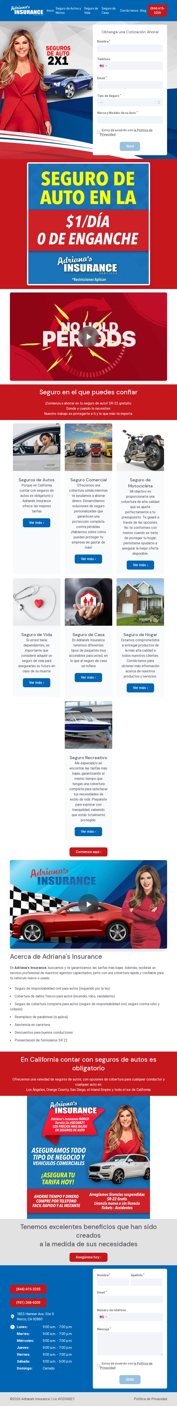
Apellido (137, 1275)
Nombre (103, 41)
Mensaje (104, 1329)
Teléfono (103, 59)
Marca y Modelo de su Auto (117, 113)
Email (102, 78)
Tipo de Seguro (109, 96)
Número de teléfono (111, 1310)
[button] (103, 66)
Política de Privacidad (150, 1399)
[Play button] (88, 336)
